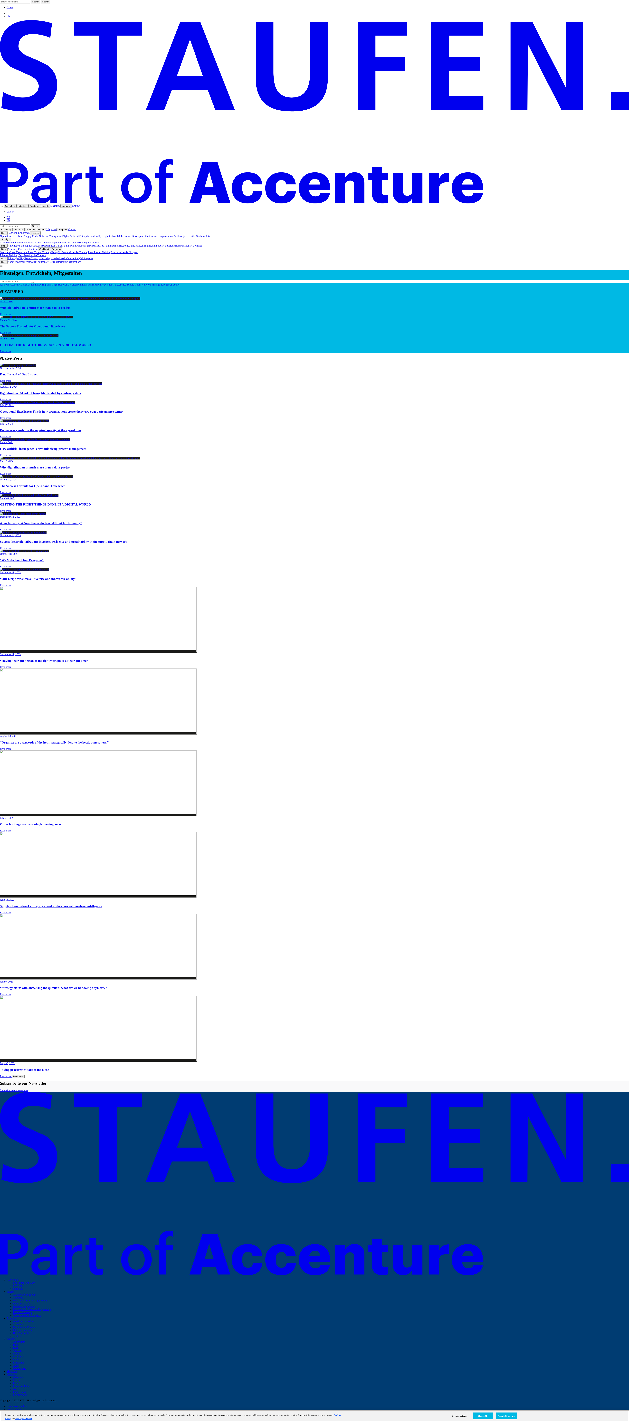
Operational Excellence (12, 236)
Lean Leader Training (99, 252)
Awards (51, 261)
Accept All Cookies (506, 1416)
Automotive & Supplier (20, 245)
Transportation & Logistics (188, 245)
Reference (69, 258)
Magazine (55, 205)
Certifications (74, 261)
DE (8, 13)
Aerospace (37, 245)
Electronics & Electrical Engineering (137, 245)
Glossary (35, 258)
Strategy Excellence (89, 242)
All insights (13, 258)
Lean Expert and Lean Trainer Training (30, 252)
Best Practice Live (28, 255)
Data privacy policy (17, 1406)
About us (12, 261)
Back (3, 233)
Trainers (41, 255)
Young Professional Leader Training (69, 252)
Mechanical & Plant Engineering (59, 245)
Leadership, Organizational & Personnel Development (118, 236)
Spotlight (5, 239)
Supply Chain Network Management (43, 236)
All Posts (4, 284)
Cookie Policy (14, 1409)
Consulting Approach (19, 232)
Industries (22, 206)
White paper (86, 258)
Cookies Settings (459, 1416)
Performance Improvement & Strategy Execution (171, 236)
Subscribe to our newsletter (14, 1090)
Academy (34, 206)
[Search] (32, 282)
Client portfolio (39, 261)
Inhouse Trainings (9, 255)
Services (35, 233)
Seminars (33, 249)
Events (27, 261)
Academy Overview (18, 249)
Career (10, 7)
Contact (76, 205)
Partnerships (61, 261)
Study (77, 258)
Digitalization (27, 284)
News (43, 258)
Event (27, 258)
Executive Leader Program (124, 252)
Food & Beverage (165, 245)
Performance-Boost (69, 242)
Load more (18, 1076)
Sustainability (203, 236)
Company (66, 206)
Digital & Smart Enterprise (76, 236)
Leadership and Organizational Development (58, 284)
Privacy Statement (23, 1418)
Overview (5, 252)
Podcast (60, 258)
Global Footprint (50, 242)
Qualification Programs (50, 249)
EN (8, 16)
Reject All (482, 1416)
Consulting (10, 206)
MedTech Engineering (106, 245)
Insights (45, 206)
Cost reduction (7, 242)
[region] (314, 1416)
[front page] (314, 202)
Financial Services (85, 245)
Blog (21, 258)
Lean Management (91, 284)
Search (35, 1)
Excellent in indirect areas (28, 242)
